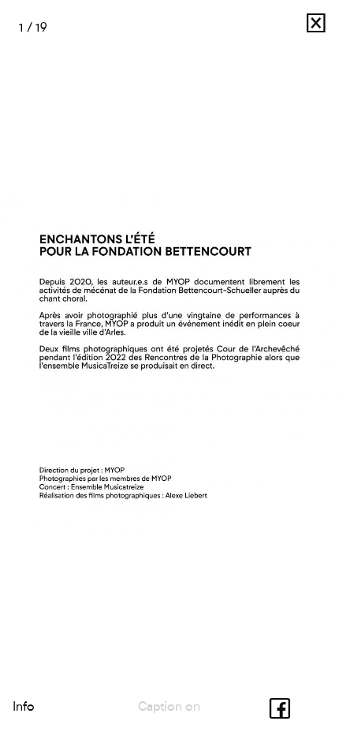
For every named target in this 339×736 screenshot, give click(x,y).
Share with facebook (284, 706)
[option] (169, 368)
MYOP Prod (265, 27)
